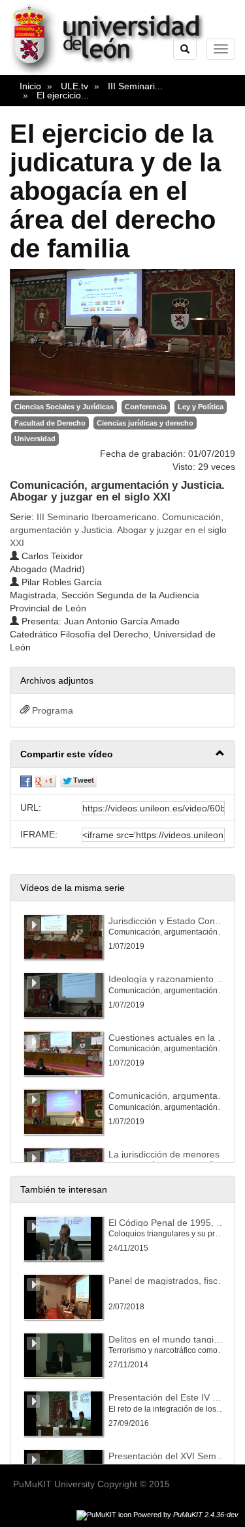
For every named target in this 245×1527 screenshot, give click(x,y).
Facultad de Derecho (50, 423)
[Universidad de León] (113, 72)
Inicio (30, 86)
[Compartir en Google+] (46, 781)
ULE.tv (74, 86)
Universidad (35, 439)
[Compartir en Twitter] (78, 781)
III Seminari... (135, 86)
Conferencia (146, 407)
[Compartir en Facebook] (26, 781)
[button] (122, 754)
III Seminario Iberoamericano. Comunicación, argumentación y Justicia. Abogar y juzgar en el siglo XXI (118, 530)
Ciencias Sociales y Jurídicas (64, 407)
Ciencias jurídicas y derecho (145, 423)
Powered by (185, 1515)
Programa (52, 710)
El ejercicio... (63, 95)
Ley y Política (200, 407)
